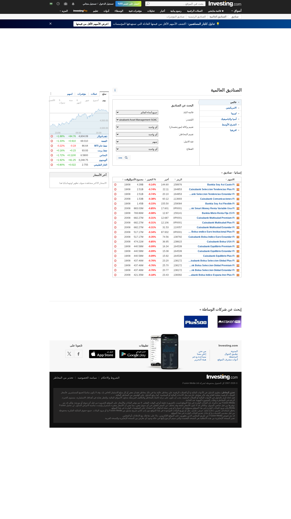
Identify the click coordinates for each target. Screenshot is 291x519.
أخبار (162, 11)
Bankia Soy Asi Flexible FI (219, 203)
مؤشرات (81, 94)
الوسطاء (119, 11)
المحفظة (233, 356)
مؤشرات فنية (135, 11)
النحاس (103, 155)
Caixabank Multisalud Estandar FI (215, 227)
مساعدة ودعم (199, 356)
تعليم (95, 11)
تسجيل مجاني (89, 3)
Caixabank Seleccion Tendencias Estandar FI (211, 194)
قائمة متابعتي (215, 11)
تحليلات (151, 11)
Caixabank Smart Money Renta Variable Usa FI (211, 208)
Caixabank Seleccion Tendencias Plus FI (211, 189)
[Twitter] (69, 354)
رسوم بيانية (176, 11)
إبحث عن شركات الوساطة (222, 309)
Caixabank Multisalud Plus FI (218, 222)
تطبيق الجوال (231, 354)
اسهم (69, 94)
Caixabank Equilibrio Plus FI (218, 256)
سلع (104, 94)
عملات (94, 94)
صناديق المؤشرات (175, 16)
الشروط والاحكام (110, 377)
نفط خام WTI (100, 145)
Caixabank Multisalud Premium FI (215, 218)
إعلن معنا (201, 354)
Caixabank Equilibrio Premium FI (216, 246)
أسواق (238, 10)
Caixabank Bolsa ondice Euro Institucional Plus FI (211, 231)
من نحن (202, 351)
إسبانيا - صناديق (232, 172)
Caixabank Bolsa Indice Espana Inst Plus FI (211, 275)
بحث (120, 157)
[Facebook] (78, 354)
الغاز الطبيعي (100, 164)
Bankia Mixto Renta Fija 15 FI (218, 213)
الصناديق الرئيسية (197, 16)
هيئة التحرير (200, 359)
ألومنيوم (103, 160)
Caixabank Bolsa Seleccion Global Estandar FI (211, 270)
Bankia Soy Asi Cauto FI (220, 184)
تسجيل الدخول (106, 3)
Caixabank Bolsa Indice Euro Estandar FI (211, 237)
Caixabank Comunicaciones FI (217, 198)
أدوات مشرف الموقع (228, 359)
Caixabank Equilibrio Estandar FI (216, 251)
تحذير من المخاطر (63, 377)
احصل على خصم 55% (128, 3)
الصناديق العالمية (218, 16)
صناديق (235, 16)
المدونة (234, 351)
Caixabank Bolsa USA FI (220, 241)
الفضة (104, 141)
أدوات (106, 11)
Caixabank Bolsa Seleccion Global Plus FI (211, 260)
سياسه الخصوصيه (87, 377)
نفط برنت (102, 150)
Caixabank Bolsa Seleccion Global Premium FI (211, 265)
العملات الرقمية (195, 11)
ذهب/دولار (102, 136)
